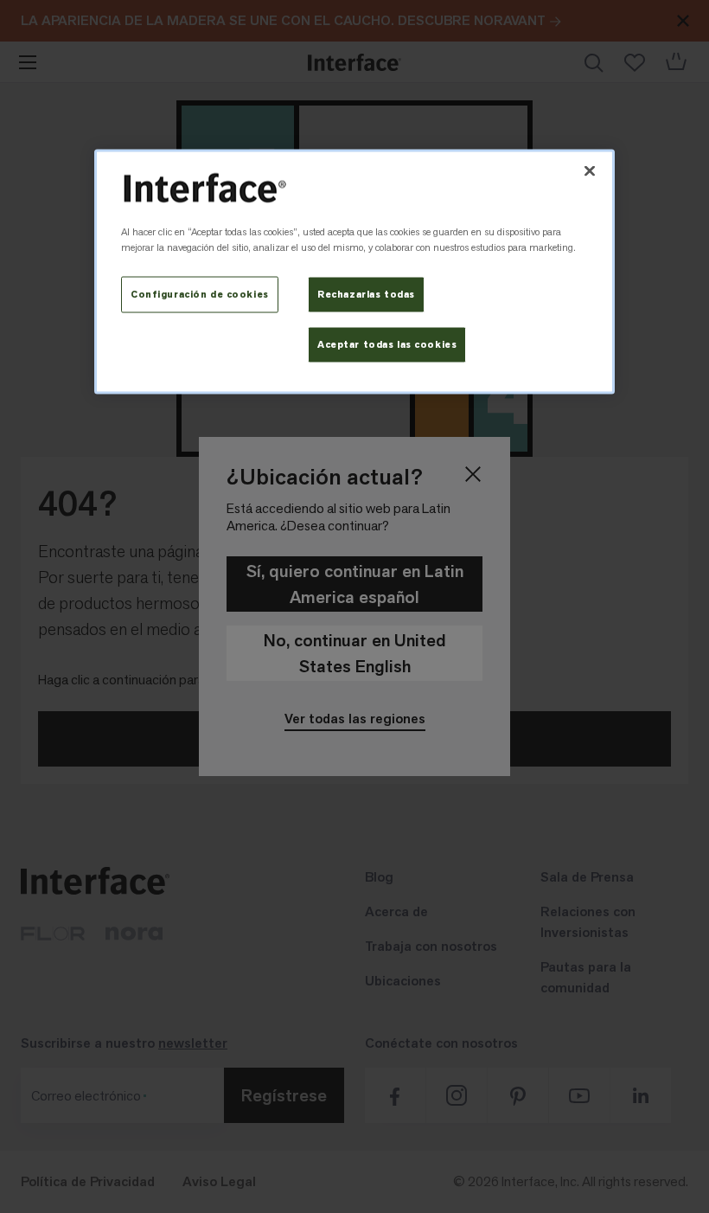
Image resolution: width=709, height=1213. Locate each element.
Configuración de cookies (200, 294)
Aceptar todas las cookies (387, 343)
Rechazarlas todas (366, 294)
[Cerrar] (590, 171)
